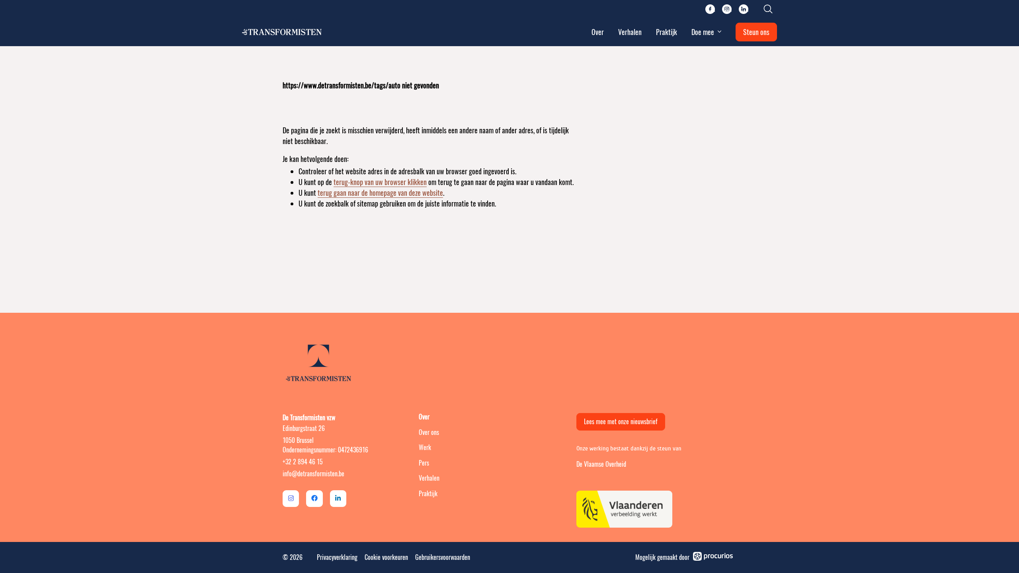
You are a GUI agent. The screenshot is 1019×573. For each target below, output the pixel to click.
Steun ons (756, 32)
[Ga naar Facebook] (314, 498)
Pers (424, 463)
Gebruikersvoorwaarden (442, 557)
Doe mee (702, 32)
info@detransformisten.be (313, 474)
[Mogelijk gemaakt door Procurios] (713, 557)
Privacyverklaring (337, 557)
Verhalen (630, 32)
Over (597, 32)
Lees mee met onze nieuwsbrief (621, 421)
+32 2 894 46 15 (303, 462)
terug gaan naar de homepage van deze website (380, 193)
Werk (425, 447)
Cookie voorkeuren (386, 557)
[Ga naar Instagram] (291, 498)
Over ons (429, 432)
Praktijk (666, 32)
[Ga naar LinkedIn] (338, 498)
